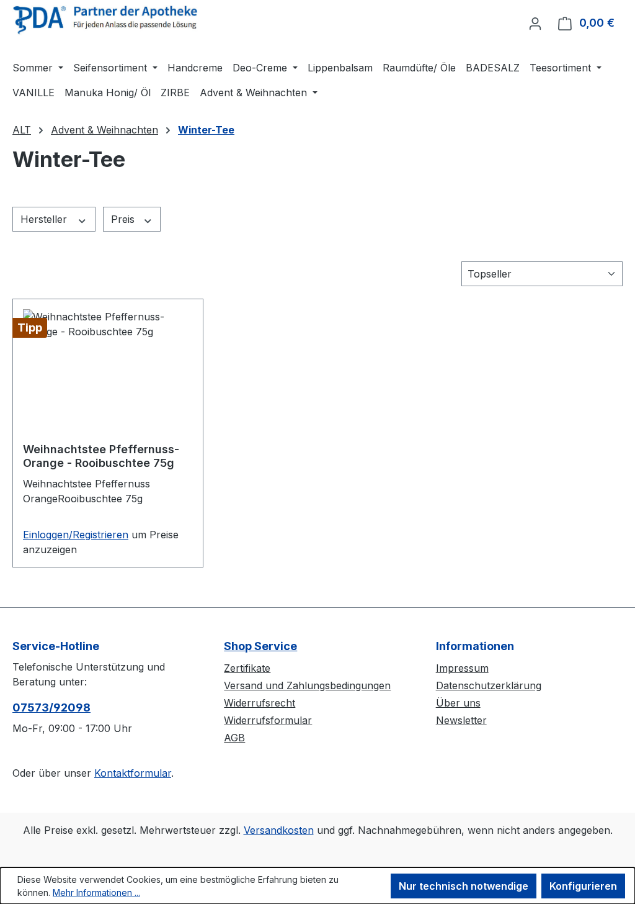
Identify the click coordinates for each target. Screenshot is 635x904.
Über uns (458, 703)
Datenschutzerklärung (488, 685)
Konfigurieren (583, 886)
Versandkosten (279, 830)
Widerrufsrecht (259, 703)
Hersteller (45, 219)
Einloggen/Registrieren (75, 534)
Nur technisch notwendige (463, 886)
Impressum (462, 668)
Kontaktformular (132, 773)
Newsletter (461, 720)
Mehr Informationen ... (96, 892)
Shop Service (260, 646)
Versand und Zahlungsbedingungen (307, 685)
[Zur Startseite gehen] (105, 20)
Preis (124, 219)
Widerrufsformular (268, 720)
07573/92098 (51, 707)
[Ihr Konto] (535, 23)
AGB (234, 737)
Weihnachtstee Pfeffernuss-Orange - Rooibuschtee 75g (101, 456)
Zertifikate (247, 668)
